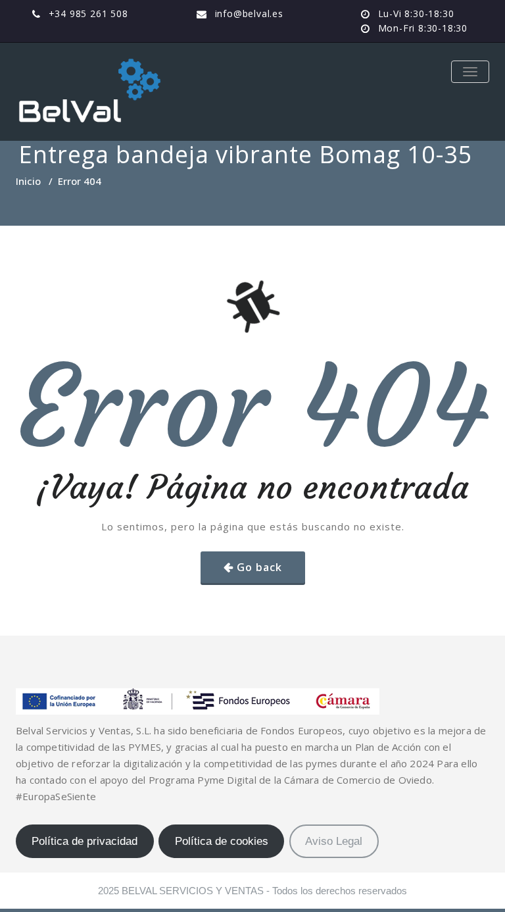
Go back (259, 567)
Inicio (28, 181)
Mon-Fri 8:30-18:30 (423, 28)
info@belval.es (249, 13)
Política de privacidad (84, 841)
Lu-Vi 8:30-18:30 (416, 13)
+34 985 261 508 (88, 13)
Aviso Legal (333, 841)
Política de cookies (221, 841)
